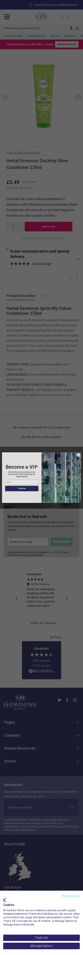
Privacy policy (71, 896)
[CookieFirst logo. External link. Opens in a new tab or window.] (4, 900)
